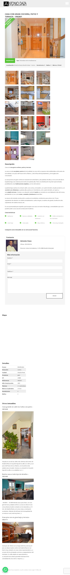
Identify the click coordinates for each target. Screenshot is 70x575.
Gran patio (25, 223)
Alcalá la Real (18, 65)
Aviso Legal (31, 570)
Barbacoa (10, 216)
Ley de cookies (24, 570)
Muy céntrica (41, 223)
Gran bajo (10, 223)
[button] (5, 569)
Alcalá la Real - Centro (29, 65)
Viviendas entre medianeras (28, 60)
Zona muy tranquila (57, 223)
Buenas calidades (27, 216)
